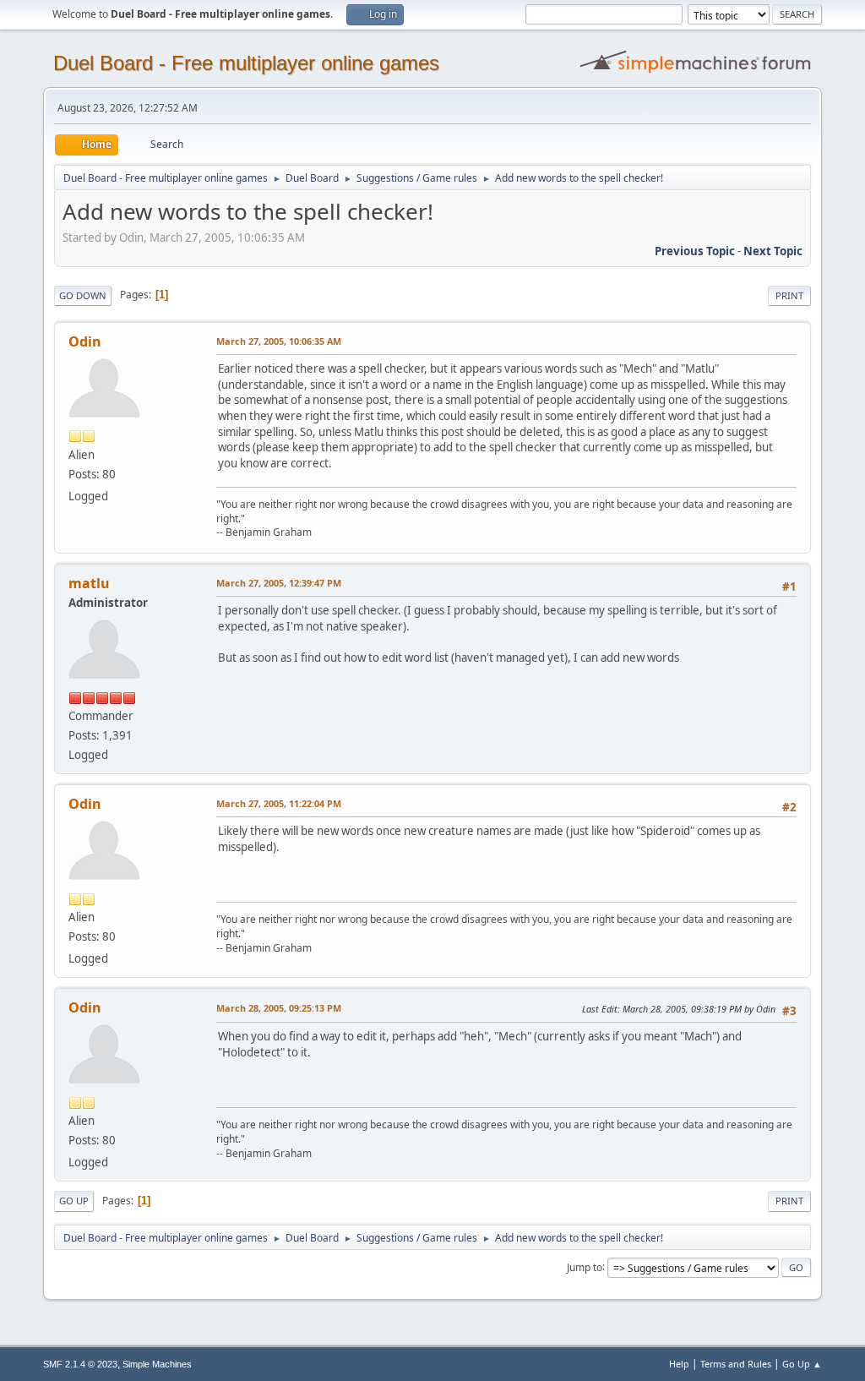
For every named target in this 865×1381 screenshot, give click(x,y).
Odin (84, 341)
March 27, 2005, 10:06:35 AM (278, 341)
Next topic (772, 251)
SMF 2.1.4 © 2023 (80, 1364)
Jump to (584, 1266)
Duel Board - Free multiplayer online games (246, 63)
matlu (89, 583)
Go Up (74, 1200)
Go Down (82, 295)
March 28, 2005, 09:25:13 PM (278, 1008)
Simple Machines (157, 1364)
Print (789, 295)
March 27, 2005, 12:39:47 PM (278, 582)
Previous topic (695, 251)
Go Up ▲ (802, 1363)
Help (679, 1363)
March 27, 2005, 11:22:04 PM (278, 803)
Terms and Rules (735, 1363)
